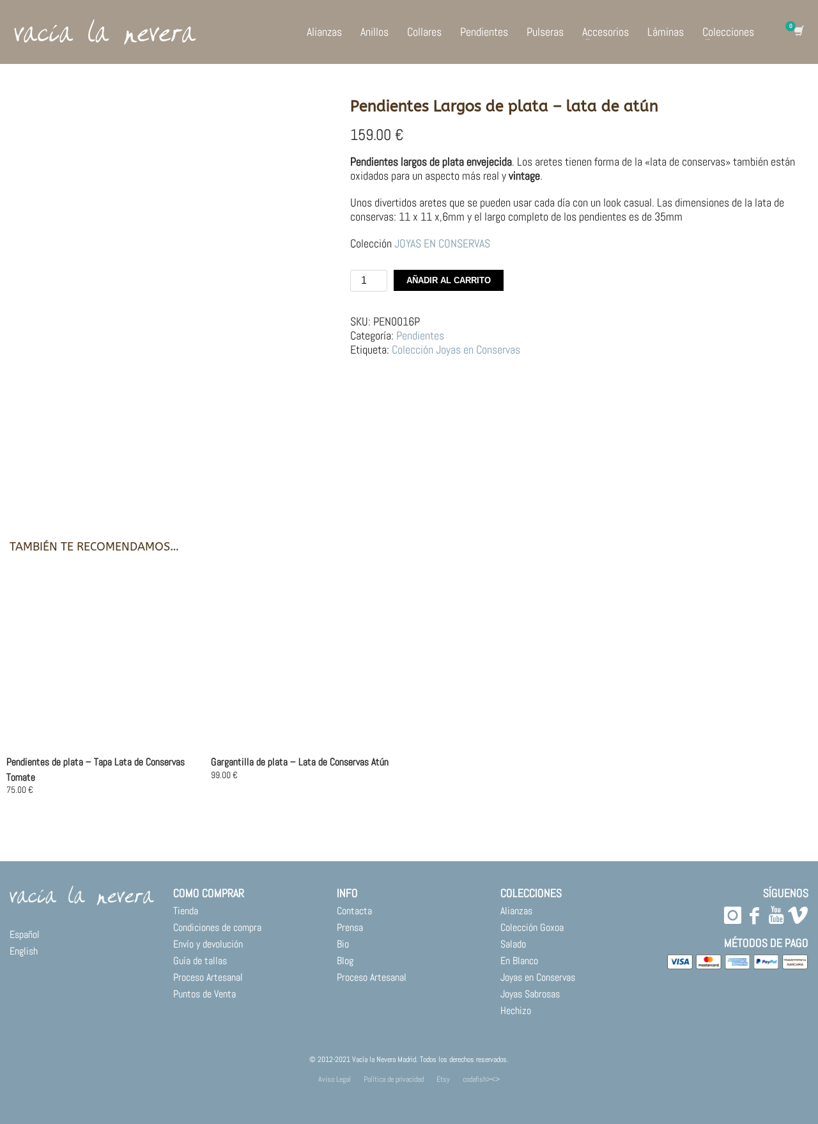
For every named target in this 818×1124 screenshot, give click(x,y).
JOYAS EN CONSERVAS (442, 243)
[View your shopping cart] (797, 32)
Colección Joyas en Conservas (456, 349)
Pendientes (420, 335)
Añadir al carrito (448, 280)
